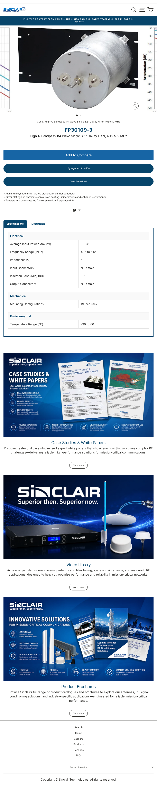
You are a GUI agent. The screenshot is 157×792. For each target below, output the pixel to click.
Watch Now (78, 587)
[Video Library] (78, 517)
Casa (40, 121)
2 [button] (81, 116)
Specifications (15, 223)
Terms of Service (78, 767)
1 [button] (77, 116)
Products (78, 744)
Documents (38, 223)
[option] (78, 20)
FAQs (79, 755)
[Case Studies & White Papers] (78, 395)
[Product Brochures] (78, 639)
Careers (78, 738)
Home (78, 733)
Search (78, 727)
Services (79, 749)
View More (78, 465)
